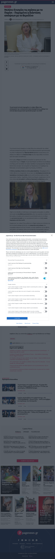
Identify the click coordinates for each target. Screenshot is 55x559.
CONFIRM (17, 318)
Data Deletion (19, 323)
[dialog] (27, 279)
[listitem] (27, 260)
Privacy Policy (36, 323)
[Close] (52, 235)
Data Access (27, 323)
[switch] (45, 263)
